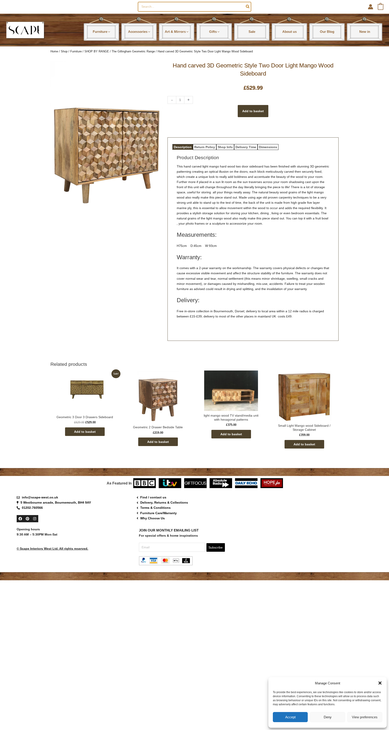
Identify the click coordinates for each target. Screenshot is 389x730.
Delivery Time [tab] (245, 147)
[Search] (248, 6)
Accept (290, 717)
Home (54, 51)
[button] (380, 683)
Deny (328, 717)
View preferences (365, 717)
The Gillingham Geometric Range (133, 51)
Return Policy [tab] (204, 147)
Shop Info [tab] (225, 147)
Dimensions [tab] (268, 147)
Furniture (76, 51)
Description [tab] (183, 147)
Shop (64, 51)
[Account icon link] (370, 6)
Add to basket (253, 111)
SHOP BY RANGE (96, 51)
